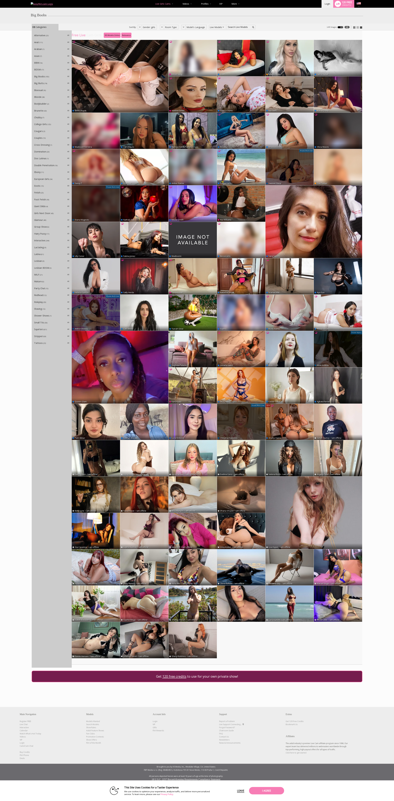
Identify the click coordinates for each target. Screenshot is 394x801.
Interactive (24, 727)
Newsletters (224, 739)
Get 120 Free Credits (295, 721)
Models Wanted (93, 721)
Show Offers (91, 739)
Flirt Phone (24, 755)
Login (327, 3)
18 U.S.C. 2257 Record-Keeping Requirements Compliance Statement (186, 779)
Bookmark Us (292, 724)
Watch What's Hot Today (30, 733)
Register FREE (25, 721)
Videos (186, 3)
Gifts (155, 727)
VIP (221, 3)
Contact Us (224, 736)
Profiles (205, 3)
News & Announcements (229, 743)
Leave (240, 790)
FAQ (221, 733)
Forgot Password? (227, 727)
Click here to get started (296, 752)
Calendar (24, 730)
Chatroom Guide (226, 730)
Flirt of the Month (93, 743)
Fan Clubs (90, 733)
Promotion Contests (95, 736)
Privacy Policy (167, 794)
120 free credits (174, 676)
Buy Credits (25, 752)
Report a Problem (227, 721)
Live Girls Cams (163, 3)
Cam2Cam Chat (26, 746)
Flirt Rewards (158, 730)
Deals (22, 758)
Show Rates (91, 727)
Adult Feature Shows (95, 730)
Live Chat (24, 724)
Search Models (92, 724)
